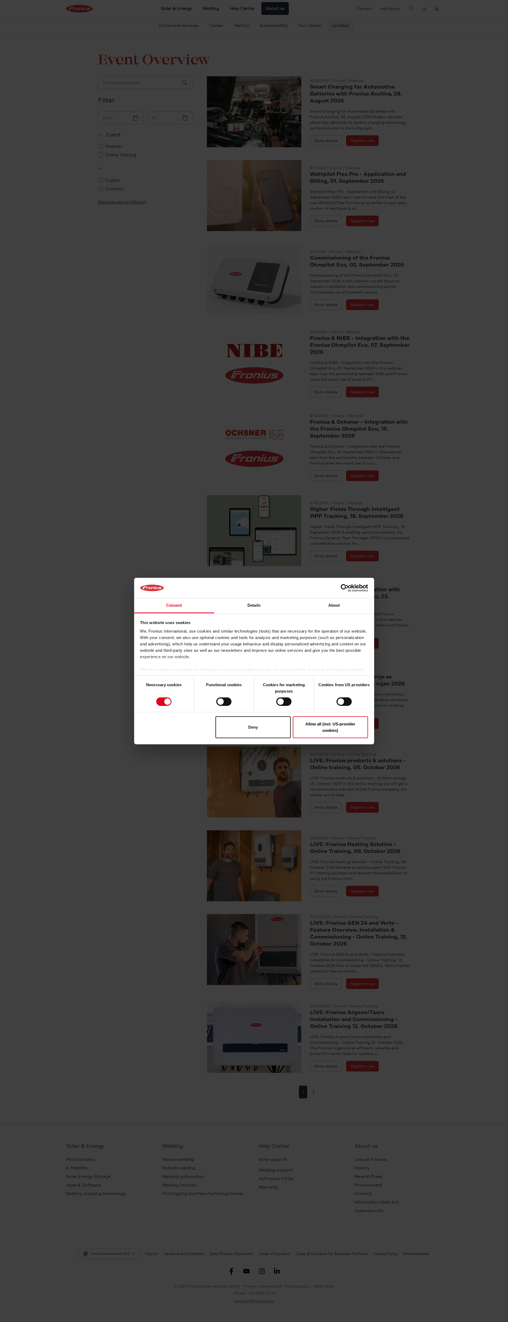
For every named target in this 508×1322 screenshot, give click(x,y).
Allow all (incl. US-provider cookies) (330, 726)
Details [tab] (254, 605)
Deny (253, 727)
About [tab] (334, 605)
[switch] (223, 701)
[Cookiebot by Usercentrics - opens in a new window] (344, 588)
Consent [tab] (174, 605)
